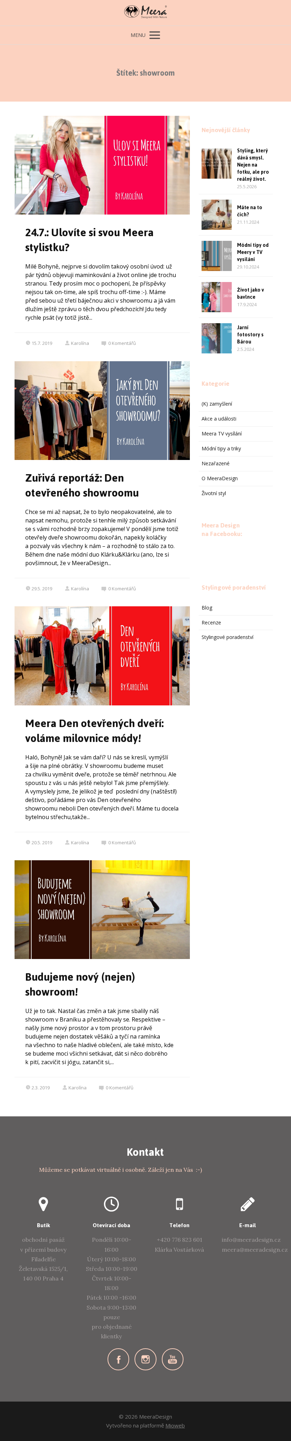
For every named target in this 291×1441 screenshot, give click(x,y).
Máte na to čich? (249, 211)
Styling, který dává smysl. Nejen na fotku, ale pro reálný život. (253, 165)
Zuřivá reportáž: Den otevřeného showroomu (82, 485)
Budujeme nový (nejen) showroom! (80, 984)
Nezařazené (216, 463)
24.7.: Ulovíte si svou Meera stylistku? (89, 240)
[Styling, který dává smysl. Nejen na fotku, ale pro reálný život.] (217, 163)
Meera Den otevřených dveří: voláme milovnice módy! (94, 731)
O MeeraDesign (220, 478)
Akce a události (219, 418)
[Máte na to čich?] (217, 215)
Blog (207, 607)
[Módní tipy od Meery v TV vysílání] (217, 256)
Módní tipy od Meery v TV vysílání (253, 252)
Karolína (80, 343)
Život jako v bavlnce (250, 293)
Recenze (211, 622)
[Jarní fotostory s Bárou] (217, 338)
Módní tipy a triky (221, 448)
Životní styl (214, 493)
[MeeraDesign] (145, 12)
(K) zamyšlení (217, 403)
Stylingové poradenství (227, 637)
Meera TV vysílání (222, 433)
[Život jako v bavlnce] (217, 297)
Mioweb (175, 1425)
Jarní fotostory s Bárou (250, 335)
